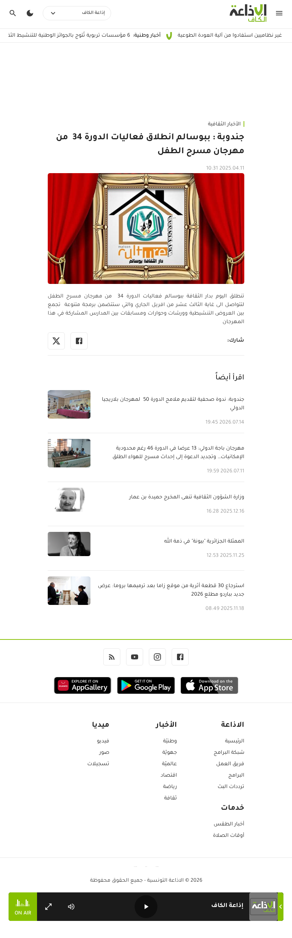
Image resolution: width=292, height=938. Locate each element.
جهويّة (169, 753)
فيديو (103, 742)
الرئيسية (234, 742)
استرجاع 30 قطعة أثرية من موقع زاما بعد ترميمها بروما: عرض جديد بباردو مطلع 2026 (171, 591)
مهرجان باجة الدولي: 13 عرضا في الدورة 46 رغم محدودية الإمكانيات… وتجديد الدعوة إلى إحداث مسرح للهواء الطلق (178, 453)
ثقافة (170, 799)
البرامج (236, 776)
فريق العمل (230, 764)
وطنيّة (170, 742)
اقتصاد (169, 776)
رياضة (170, 787)
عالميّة (169, 764)
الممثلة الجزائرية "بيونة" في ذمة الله (204, 542)
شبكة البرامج (229, 753)
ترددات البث (231, 787)
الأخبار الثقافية (224, 125)
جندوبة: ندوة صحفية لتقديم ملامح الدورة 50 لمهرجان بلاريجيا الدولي (173, 404)
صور (104, 753)
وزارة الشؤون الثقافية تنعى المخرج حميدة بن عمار (186, 498)
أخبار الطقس (229, 825)
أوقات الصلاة (228, 836)
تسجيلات (98, 764)
